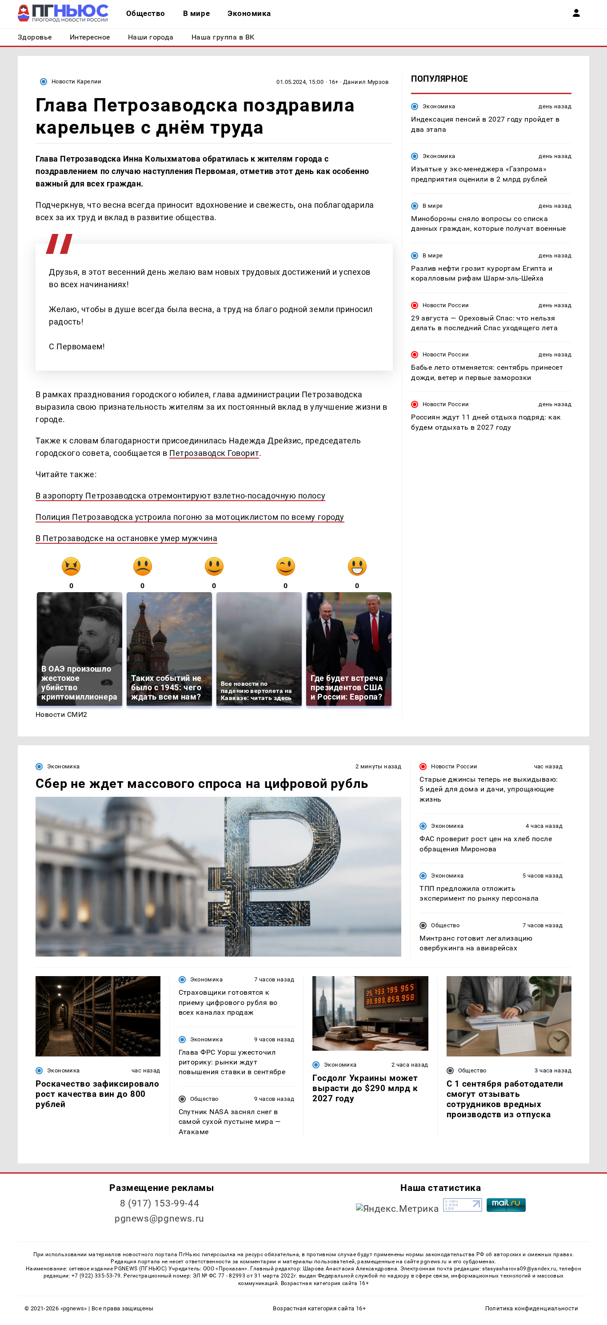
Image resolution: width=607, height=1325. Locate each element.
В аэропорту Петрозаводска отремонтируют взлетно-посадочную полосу (180, 495)
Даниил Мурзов (365, 82)
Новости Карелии (77, 81)
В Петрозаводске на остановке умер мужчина (126, 538)
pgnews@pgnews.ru (159, 1218)
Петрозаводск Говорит (214, 453)
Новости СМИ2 (62, 714)
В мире (433, 205)
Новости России (446, 304)
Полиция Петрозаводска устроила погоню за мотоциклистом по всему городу (190, 517)
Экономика (439, 106)
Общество (445, 925)
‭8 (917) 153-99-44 (160, 1203)
